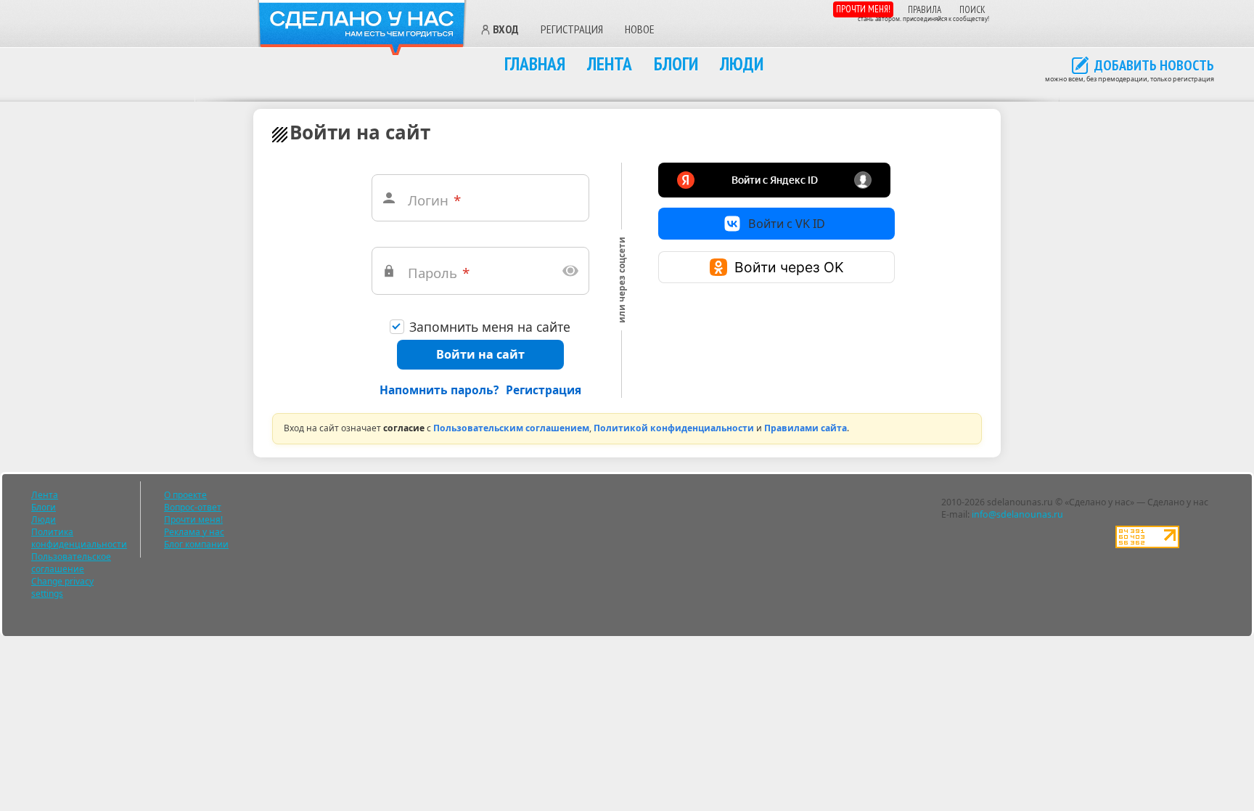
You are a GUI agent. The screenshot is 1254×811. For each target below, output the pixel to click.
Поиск (972, 10)
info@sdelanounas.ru (1017, 514)
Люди (741, 64)
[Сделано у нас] (362, 28)
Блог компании (196, 544)
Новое (640, 29)
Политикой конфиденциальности (674, 428)
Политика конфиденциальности (79, 538)
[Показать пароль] (570, 271)
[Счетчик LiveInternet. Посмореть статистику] (1147, 545)
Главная (534, 64)
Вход (506, 29)
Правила (924, 10)
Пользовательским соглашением (511, 428)
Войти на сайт (480, 354)
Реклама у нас (194, 532)
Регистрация (572, 29)
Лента (609, 64)
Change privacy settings (62, 587)
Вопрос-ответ (192, 507)
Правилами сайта (805, 428)
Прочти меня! (863, 9)
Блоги (676, 64)
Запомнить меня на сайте (489, 327)
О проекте (185, 495)
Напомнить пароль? (439, 390)
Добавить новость (1154, 66)
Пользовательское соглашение (71, 562)
